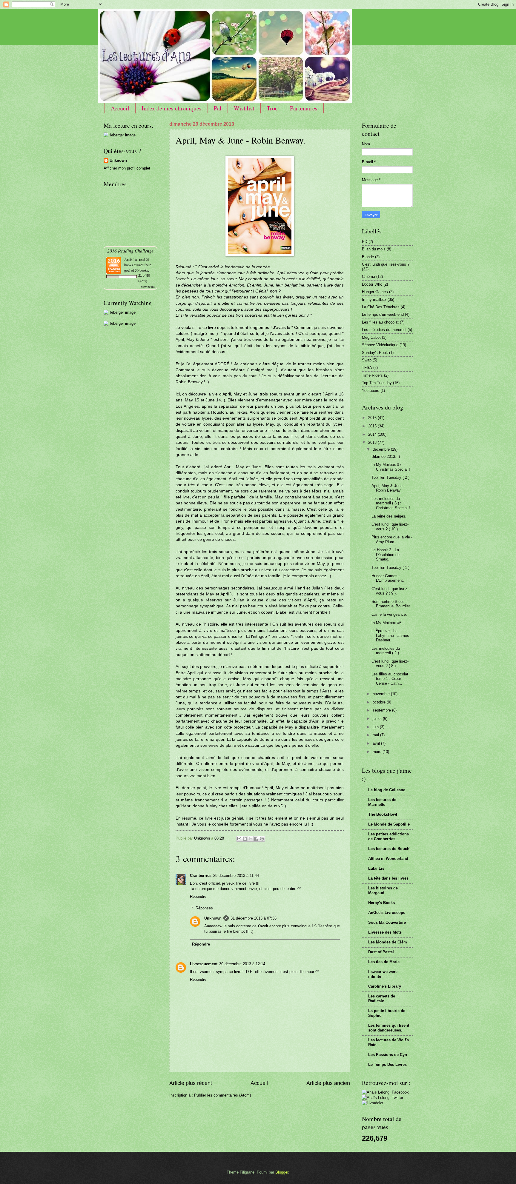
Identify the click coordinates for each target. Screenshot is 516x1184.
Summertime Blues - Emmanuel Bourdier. (391, 603)
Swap (366, 360)
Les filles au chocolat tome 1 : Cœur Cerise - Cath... (389, 679)
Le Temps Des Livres (387, 1064)
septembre (382, 710)
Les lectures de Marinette (382, 802)
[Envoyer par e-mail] (239, 839)
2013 (373, 442)
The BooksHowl (382, 814)
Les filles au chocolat (380, 322)
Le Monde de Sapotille (389, 824)
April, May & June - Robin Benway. (388, 488)
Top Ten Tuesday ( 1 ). (391, 567)
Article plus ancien (328, 1083)
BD (364, 241)
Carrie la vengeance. (389, 614)
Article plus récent (190, 1083)
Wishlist (244, 108)
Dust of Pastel (381, 952)
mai (376, 735)
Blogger (281, 1172)
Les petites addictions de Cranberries (388, 836)
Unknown (213, 918)
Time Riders (372, 375)
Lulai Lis (376, 868)
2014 (373, 434)
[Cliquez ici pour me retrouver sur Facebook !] (385, 1092)
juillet (378, 718)
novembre (382, 694)
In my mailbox (374, 299)
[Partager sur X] (251, 839)
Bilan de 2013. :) (385, 456)
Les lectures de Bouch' (389, 848)
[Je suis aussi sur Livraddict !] (372, 1103)
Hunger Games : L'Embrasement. (387, 578)
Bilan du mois (374, 249)
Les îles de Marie (384, 962)
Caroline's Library (384, 986)
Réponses (204, 908)
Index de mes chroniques (172, 108)
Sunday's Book (375, 352)
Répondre (198, 896)
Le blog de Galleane (386, 790)
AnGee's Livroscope (386, 912)
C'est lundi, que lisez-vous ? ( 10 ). (389, 526)
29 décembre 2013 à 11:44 (236, 875)
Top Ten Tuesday (377, 383)
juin (376, 727)
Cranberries (200, 875)
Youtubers (370, 390)
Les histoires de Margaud (383, 890)
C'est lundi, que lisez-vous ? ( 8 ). (389, 663)
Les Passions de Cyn (387, 1054)
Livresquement (203, 964)
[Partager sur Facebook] (256, 839)
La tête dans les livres (388, 878)
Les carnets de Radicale (381, 998)
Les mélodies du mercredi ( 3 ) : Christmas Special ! (390, 503)
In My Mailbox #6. (387, 623)
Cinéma (368, 276)
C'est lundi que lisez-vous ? (385, 264)
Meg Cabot (371, 337)
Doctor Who (372, 284)
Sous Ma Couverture (387, 922)
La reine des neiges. (388, 516)
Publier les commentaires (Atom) (222, 1095)
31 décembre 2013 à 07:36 (254, 918)
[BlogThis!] (245, 839)
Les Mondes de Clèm (387, 942)
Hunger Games (375, 292)
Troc (272, 108)
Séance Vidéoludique (380, 345)
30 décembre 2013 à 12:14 (242, 964)
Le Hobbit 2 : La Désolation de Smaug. (385, 554)
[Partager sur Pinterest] (262, 839)
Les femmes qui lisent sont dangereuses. (388, 1027)
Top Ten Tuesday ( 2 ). (391, 477)
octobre (380, 702)
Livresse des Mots (385, 932)
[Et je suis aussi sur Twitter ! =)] (382, 1097)
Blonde (368, 257)
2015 (373, 426)
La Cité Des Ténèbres (381, 307)
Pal (218, 108)
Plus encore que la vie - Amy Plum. (391, 539)
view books (148, 286)
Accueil (120, 108)
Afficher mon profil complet (127, 168)
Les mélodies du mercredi (384, 329)
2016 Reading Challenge (130, 250)
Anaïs (128, 259)
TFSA (367, 367)
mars (378, 751)
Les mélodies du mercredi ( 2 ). (385, 650)
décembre (382, 449)
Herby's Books (381, 902)
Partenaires (303, 108)
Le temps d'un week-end (383, 314)
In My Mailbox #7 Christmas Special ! (390, 466)
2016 (373, 417)
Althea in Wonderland (388, 858)
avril (377, 743)
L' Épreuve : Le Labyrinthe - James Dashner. (390, 635)
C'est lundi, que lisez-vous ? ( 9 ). (389, 590)
